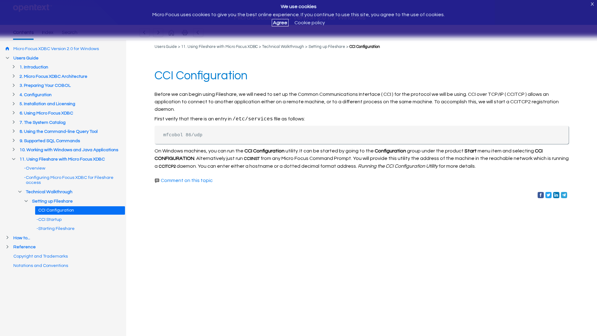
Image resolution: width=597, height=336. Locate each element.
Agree (280, 22)
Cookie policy (309, 22)
